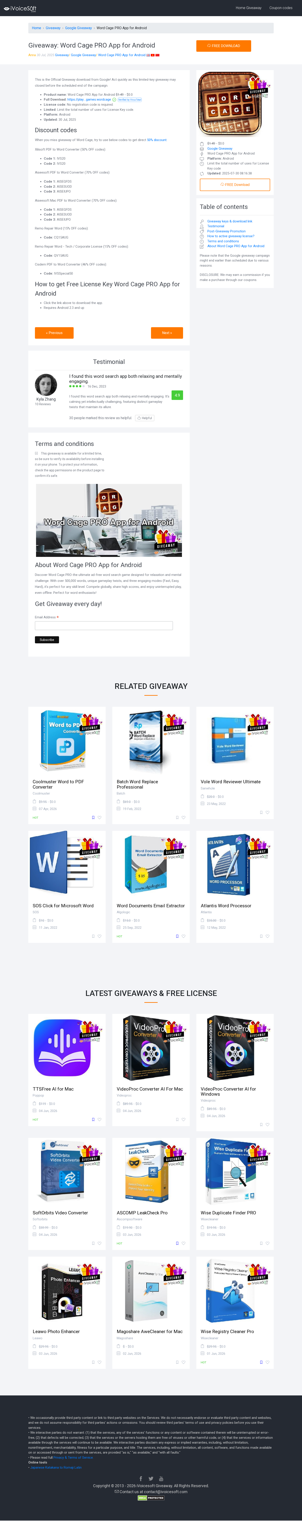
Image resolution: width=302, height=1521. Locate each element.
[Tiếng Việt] (153, 55)
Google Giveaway (83, 55)
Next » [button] (167, 333)
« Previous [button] (54, 333)
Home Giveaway (249, 8)
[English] (148, 55)
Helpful (147, 418)
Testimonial (215, 226)
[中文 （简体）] (157, 55)
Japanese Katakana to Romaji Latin (56, 1467)
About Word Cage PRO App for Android (235, 246)
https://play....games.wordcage (89, 99)
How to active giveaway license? (230, 236)
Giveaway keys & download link (229, 221)
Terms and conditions (223, 241)
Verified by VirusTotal (130, 99)
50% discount (156, 140)
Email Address (47, 618)
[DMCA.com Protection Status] (151, 1497)
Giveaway (62, 55)
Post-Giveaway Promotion (226, 231)
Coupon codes (281, 8)
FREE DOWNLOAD (225, 46)
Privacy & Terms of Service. (74, 1458)
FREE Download (237, 185)
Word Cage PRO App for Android (121, 55)
